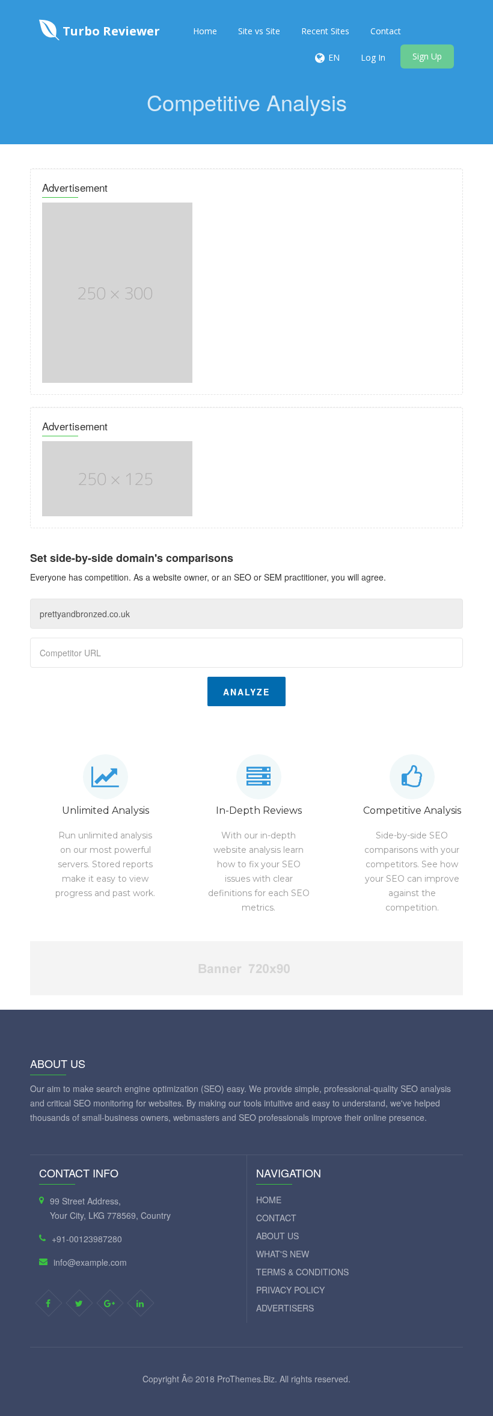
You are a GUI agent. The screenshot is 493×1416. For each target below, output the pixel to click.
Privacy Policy (290, 1290)
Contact (385, 31)
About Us (277, 1236)
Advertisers (285, 1308)
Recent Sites (325, 31)
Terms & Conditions (302, 1272)
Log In (373, 57)
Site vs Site (259, 31)
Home (205, 31)
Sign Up (427, 56)
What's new (282, 1254)
